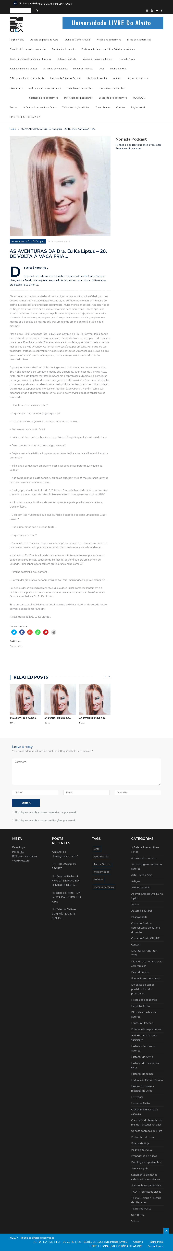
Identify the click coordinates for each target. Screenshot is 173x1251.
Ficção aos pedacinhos (109, 39)
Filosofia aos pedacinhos (80, 88)
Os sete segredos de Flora (44, 39)
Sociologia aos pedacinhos (43, 97)
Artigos (135, 881)
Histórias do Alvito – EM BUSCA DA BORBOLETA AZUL (66, 897)
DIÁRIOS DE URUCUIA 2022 (25, 117)
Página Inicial (17, 39)
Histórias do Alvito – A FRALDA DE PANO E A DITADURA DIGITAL (74, 3)
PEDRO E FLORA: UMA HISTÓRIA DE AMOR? (115, 1246)
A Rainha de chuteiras (55, 68)
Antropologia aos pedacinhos (45, 88)
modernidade (101, 872)
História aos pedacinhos (112, 88)
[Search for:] (20, 10)
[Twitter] (157, 10)
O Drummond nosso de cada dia (27, 78)
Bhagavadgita (139, 917)
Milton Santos (102, 864)
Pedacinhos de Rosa (143, 1137)
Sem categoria (139, 1168)
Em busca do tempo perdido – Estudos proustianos (108, 49)
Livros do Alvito (140, 1103)
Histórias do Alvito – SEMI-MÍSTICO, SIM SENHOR (64, 914)
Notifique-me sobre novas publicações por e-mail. (45, 820)
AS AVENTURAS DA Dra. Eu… (23, 720)
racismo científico (104, 887)
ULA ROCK (139, 97)
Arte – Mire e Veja (141, 875)
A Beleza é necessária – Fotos (39, 107)
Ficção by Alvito (140, 1006)
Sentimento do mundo (63, 49)
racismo (98, 879)
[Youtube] (152, 10)
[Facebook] (161, 10)
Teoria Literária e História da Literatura (30, 59)
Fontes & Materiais (83, 68)
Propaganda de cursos (144, 1156)
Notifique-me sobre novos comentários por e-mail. (46, 812)
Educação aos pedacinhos (113, 97)
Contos (135, 944)
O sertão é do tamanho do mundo (28, 49)
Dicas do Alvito (127, 59)
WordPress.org (21, 860)
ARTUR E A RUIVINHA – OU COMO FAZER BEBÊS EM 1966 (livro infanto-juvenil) (81, 1242)
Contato (120, 107)
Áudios (13, 107)
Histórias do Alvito (66, 59)
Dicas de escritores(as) (139, 39)
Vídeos (135, 1221)
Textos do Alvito (136, 78)
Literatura (15, 88)
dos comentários (24, 856)
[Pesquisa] (36, 10)
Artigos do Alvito (141, 887)
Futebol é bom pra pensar (23, 68)
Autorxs (117, 78)
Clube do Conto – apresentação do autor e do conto (145, 928)
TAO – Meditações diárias (75, 107)
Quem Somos (103, 107)
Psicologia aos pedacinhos (78, 97)
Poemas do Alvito (141, 1149)
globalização (101, 856)
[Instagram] (147, 10)
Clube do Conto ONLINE (77, 39)
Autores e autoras (141, 910)
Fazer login (18, 847)
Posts (18, 852)
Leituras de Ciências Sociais (65, 78)
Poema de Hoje (118, 68)
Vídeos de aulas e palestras (98, 59)
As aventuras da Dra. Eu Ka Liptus (28, 241)
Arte (101, 68)
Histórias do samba (96, 78)
